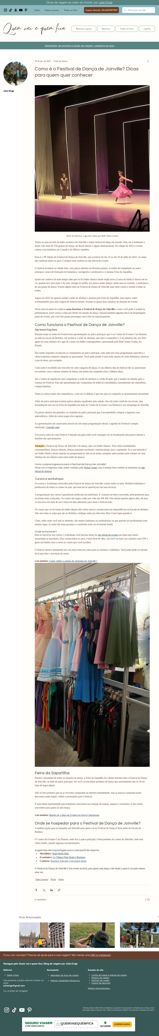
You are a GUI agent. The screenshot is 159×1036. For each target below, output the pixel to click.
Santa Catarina (41, 879)
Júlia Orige (105, 2)
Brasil (53, 879)
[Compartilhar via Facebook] (36, 890)
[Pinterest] (26, 10)
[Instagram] (5, 10)
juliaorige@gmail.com (14, 985)
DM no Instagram (100, 955)
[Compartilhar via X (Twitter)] (43, 890)
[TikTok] (11, 10)
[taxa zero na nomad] (41, 935)
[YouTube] (21, 10)
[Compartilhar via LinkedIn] (51, 890)
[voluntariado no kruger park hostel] (92, 935)
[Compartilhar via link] (59, 890)
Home (61, 879)
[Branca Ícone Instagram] (6, 1010)
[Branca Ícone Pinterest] (29, 1010)
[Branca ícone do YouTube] (22, 1010)
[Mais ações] (148, 61)
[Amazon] (16, 10)
